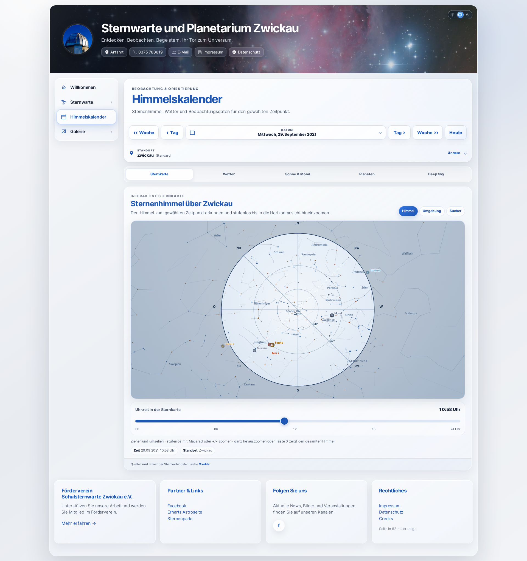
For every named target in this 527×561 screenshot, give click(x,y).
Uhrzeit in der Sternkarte (158, 409)
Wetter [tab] (229, 174)
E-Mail (183, 52)
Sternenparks (180, 518)
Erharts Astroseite (184, 512)
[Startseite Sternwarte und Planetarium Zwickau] (77, 39)
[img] (298, 310)
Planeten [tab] (367, 174)
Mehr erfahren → (78, 523)
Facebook (176, 505)
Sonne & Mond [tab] (297, 174)
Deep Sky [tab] (436, 174)
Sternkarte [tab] (159, 174)
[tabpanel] (298, 328)
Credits (204, 464)
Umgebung (432, 211)
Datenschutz (249, 52)
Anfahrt (117, 52)
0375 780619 (150, 52)
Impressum (213, 52)
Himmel (408, 211)
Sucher (455, 211)
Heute (455, 132)
